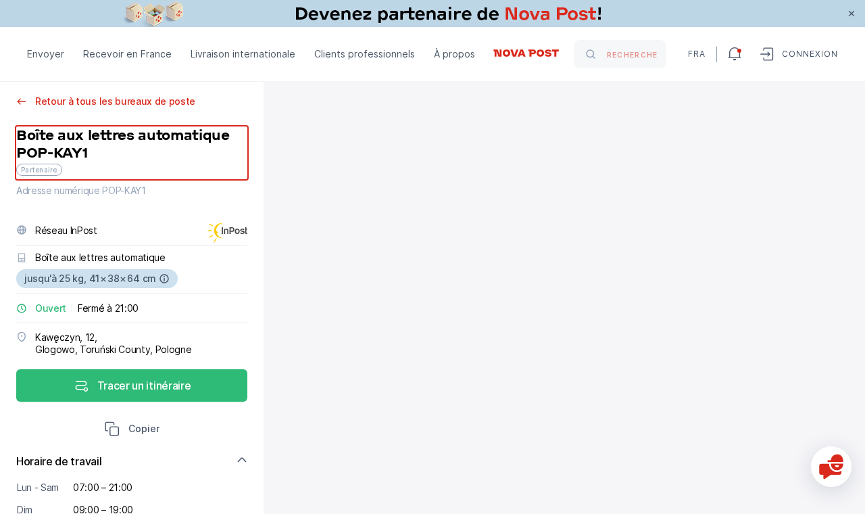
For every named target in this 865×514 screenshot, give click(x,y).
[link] (432, 13)
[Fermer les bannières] (851, 13)
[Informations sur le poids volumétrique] (164, 278)
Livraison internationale (243, 54)
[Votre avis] (831, 466)
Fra (697, 54)
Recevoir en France (127, 54)
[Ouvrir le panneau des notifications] (734, 54)
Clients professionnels (364, 54)
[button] (131, 430)
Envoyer (45, 54)
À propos (454, 54)
